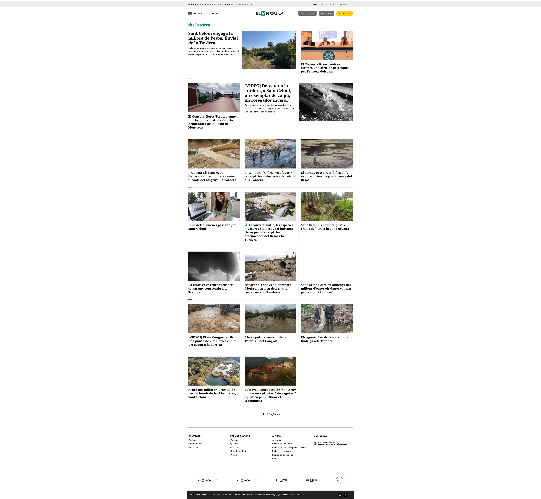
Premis (233, 455)
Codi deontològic (238, 451)
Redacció (193, 447)
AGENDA (237, 4)
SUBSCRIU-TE (344, 13)
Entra (327, 4)
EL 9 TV (203, 4)
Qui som (234, 443)
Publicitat (192, 440)
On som (234, 447)
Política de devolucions (283, 455)
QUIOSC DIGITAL (307, 13)
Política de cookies (281, 451)
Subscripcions (195, 443)
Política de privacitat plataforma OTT (290, 447)
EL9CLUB (248, 4)
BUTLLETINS (225, 4)
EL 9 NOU (192, 4)
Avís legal (276, 440)
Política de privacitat (282, 443)
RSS (274, 458)
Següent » (274, 414)
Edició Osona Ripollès (343, 4)
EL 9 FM (213, 4)
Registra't (316, 4)
